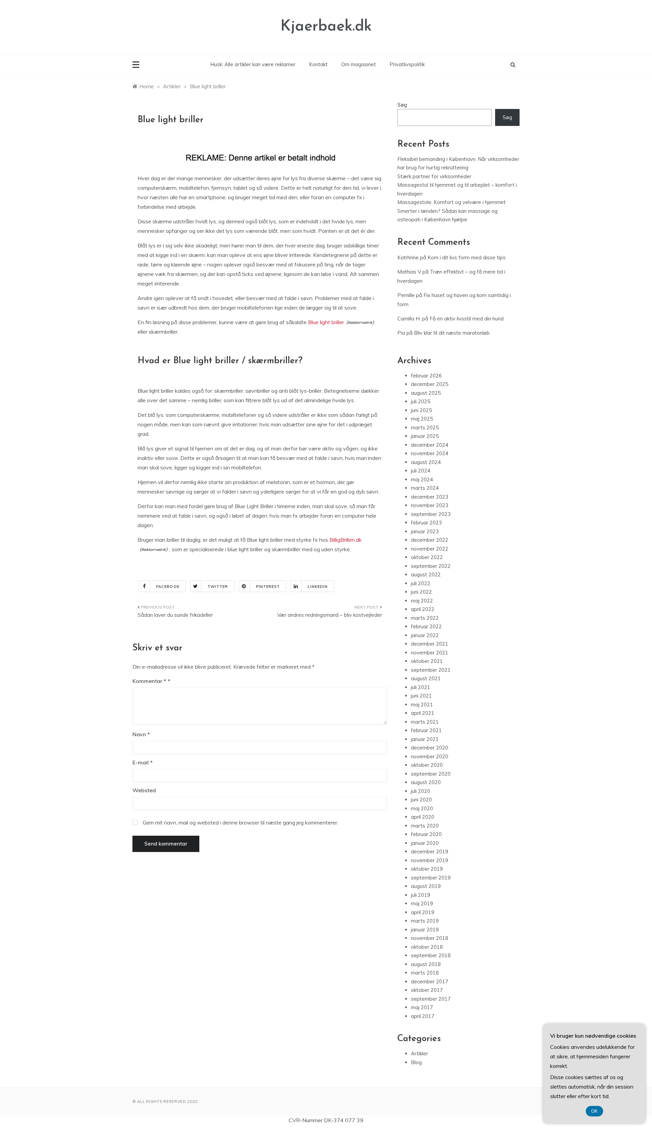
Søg (402, 104)
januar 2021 (425, 739)
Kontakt (318, 64)
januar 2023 (425, 531)
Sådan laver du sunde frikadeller (175, 615)
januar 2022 (425, 635)
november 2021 (429, 652)
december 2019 (429, 851)
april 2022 (422, 609)
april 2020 (422, 817)
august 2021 (426, 678)
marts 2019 (425, 921)
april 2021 (422, 713)
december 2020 (429, 747)
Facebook (168, 586)
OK (594, 1111)
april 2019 (422, 912)
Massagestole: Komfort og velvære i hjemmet (451, 202)
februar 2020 (426, 834)
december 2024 (429, 445)
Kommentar (149, 681)
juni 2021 (421, 695)
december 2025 (429, 384)
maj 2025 (422, 418)
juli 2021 (420, 687)
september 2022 (431, 566)
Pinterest (268, 586)
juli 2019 (420, 895)
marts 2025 (425, 427)
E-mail (142, 762)
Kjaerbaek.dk (326, 26)
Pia (401, 333)
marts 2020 (425, 825)
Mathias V (409, 271)
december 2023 (429, 497)
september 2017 (431, 999)
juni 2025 (421, 410)
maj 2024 (422, 479)
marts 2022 (425, 618)
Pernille (406, 295)
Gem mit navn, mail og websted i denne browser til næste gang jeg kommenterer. (240, 822)
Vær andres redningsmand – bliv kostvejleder (329, 615)
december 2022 (429, 540)
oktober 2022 (427, 557)
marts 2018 (425, 972)
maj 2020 (422, 808)
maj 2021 (422, 704)
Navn (141, 734)
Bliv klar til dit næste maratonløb (452, 333)
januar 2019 (425, 929)
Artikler (419, 1053)
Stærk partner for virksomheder (434, 176)
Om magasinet (358, 64)
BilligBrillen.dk (345, 539)
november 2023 (429, 505)
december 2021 (429, 644)
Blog (416, 1062)
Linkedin (318, 586)
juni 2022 (421, 592)
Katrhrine (408, 257)
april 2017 (422, 1016)
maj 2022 (422, 600)
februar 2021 (426, 730)
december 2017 (429, 981)
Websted (144, 790)
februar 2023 (426, 522)
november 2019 (429, 860)
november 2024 (429, 453)
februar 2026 (426, 375)
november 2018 (429, 938)
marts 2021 (425, 722)
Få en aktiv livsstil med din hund (467, 318)
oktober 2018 (427, 947)
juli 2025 (420, 401)
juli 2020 (420, 791)
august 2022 (426, 574)
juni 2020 (421, 799)
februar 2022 (426, 626)
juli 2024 (420, 470)
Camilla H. (409, 318)
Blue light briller (326, 322)
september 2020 (431, 774)
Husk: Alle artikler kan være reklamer (252, 64)
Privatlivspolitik (407, 64)
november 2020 (429, 756)
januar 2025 (425, 436)
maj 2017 (422, 1007)
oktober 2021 (427, 661)
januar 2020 (425, 843)
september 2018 (431, 955)
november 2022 (429, 548)
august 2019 (426, 886)
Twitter (217, 586)
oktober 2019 (427, 869)
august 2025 (426, 393)
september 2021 (431, 670)
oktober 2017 (427, 990)
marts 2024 (425, 488)
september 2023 (431, 514)
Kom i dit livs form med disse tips (467, 257)
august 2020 (426, 782)
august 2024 (426, 462)
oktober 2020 (427, 765)
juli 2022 (420, 583)
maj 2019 (422, 903)
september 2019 (431, 877)
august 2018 (426, 964)
